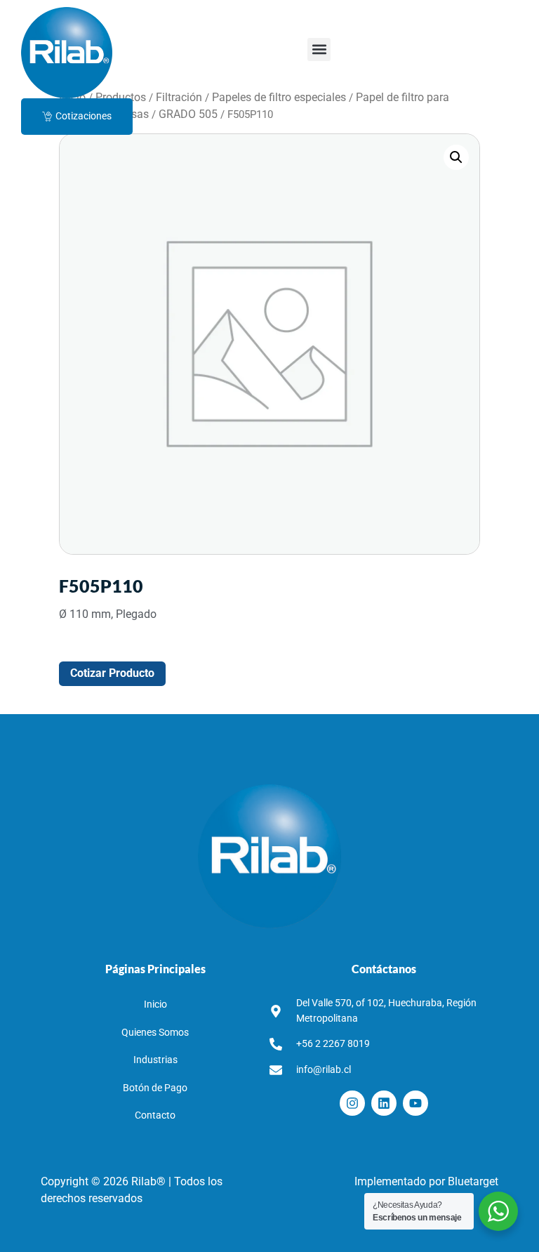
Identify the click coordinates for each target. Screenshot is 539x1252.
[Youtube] (415, 1103)
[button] (319, 49)
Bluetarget (473, 1181)
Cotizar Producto (112, 673)
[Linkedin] (384, 1103)
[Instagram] (352, 1103)
